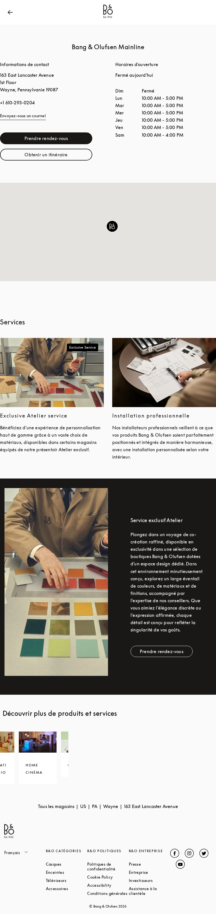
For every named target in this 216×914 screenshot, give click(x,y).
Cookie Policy (108, 877)
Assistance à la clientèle (149, 891)
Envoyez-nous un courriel (23, 115)
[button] (112, 226)
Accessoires (66, 888)
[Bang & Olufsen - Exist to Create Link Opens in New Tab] (108, 18)
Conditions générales (108, 893)
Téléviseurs (66, 880)
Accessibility (108, 885)
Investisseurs (149, 880)
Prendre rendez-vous (58, 140)
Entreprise (149, 872)
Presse (149, 864)
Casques (66, 864)
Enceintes (66, 872)
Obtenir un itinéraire (58, 156)
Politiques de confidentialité (108, 866)
